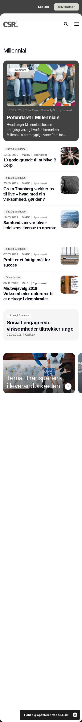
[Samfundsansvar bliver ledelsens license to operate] (41, 220)
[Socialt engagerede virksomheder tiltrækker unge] (41, 325)
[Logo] (10, 24)
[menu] (76, 24)
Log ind (43, 6)
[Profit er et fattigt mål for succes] (41, 257)
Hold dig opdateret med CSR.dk (46, 715)
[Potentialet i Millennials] (41, 101)
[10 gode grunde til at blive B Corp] (41, 157)
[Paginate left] (7, 373)
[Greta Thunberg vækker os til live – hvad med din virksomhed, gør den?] (41, 189)
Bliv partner (66, 6)
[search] (66, 24)
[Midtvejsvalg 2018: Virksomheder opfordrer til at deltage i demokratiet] (41, 289)
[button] (68, 386)
